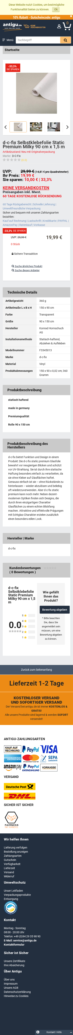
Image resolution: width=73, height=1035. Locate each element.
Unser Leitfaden (13, 890)
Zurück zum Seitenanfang (36, 669)
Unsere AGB (11, 987)
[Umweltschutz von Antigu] (11, 913)
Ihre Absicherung (14, 965)
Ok (56, 9)
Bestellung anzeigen (16, 851)
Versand (9, 872)
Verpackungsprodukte (17, 894)
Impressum (11, 983)
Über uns (9, 979)
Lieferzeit (9, 868)
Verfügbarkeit (12, 864)
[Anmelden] (59, 27)
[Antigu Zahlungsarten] (12, 752)
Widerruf (9, 876)
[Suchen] (65, 40)
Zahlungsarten (13, 855)
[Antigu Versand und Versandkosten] (19, 798)
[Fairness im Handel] (11, 827)
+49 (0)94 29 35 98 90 (27, 936)
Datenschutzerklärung (17, 991)
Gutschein (10, 859)
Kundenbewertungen (25, 568)
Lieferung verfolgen (15, 847)
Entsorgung (11, 898)
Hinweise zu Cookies (16, 996)
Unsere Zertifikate (14, 961)
